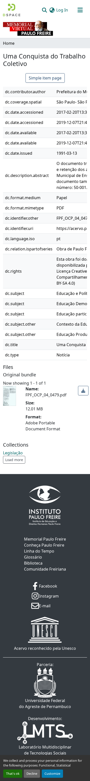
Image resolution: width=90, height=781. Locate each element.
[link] (83, 390)
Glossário (33, 557)
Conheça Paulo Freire (44, 545)
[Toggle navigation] (80, 10)
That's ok (13, 773)
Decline (31, 773)
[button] (11, 10)
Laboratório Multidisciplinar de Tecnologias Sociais (45, 750)
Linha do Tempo (39, 551)
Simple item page (45, 78)
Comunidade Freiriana (45, 569)
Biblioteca (33, 563)
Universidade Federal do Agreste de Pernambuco (45, 703)
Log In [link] (62, 10)
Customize (52, 773)
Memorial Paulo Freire (45, 539)
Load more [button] (14, 459)
